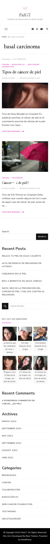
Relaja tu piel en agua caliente (21, 256)
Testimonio (17, 178)
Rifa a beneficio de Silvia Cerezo (22, 281)
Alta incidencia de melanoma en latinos (21, 265)
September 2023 (11, 428)
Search (5, 231)
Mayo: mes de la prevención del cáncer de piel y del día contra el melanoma (23, 291)
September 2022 (11, 443)
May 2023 (7, 435)
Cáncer (5, 65)
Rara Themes (32, 536)
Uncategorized (11, 518)
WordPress (26, 539)
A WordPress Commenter (16, 400)
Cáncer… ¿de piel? (15, 182)
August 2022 (10, 450)
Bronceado (9, 475)
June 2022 (7, 457)
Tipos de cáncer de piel (21, 72)
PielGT (25, 15)
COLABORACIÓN (11, 489)
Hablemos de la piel (14, 273)
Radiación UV (18, 65)
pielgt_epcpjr (9, 78)
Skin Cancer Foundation (17, 504)
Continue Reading (11, 131)
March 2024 (9, 421)
